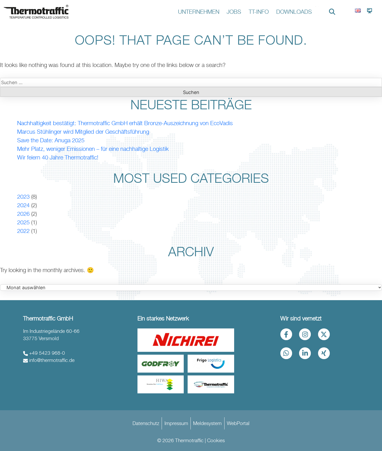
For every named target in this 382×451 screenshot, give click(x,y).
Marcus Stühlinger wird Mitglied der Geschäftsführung (83, 131)
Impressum (176, 423)
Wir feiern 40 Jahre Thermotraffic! (57, 157)
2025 (23, 222)
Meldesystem (207, 423)
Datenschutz (146, 423)
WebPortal (238, 423)
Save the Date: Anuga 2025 (50, 140)
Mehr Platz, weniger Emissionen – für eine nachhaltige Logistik (93, 148)
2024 (23, 205)
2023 (23, 196)
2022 (23, 230)
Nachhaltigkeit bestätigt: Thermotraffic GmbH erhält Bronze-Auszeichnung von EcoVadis (125, 123)
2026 (23, 213)
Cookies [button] (216, 440)
